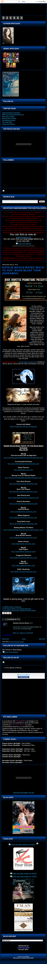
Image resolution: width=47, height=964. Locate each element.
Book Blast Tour (13, 608)
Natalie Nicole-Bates (28, 610)
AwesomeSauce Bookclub (11, 112)
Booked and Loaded (9, 118)
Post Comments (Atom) (17, 641)
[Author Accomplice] (23, 931)
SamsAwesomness (8, 120)
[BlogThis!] (5, 613)
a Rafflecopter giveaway (11, 607)
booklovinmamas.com (23, 237)
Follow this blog (23, 677)
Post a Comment (7, 635)
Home (24, 639)
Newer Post (5, 639)
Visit (23, 792)
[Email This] (3, 613)
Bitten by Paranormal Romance (13, 114)
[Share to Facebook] (10, 613)
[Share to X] (8, 613)
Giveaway (15, 610)
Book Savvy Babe (8, 116)
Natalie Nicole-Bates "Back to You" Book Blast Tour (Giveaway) (23, 270)
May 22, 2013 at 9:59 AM (23, 633)
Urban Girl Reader (8, 124)
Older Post (42, 639)
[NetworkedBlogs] (24, 674)
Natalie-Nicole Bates (21, 623)
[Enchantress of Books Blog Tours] (23, 902)
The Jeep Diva (7, 122)
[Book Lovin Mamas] (3, 663)
